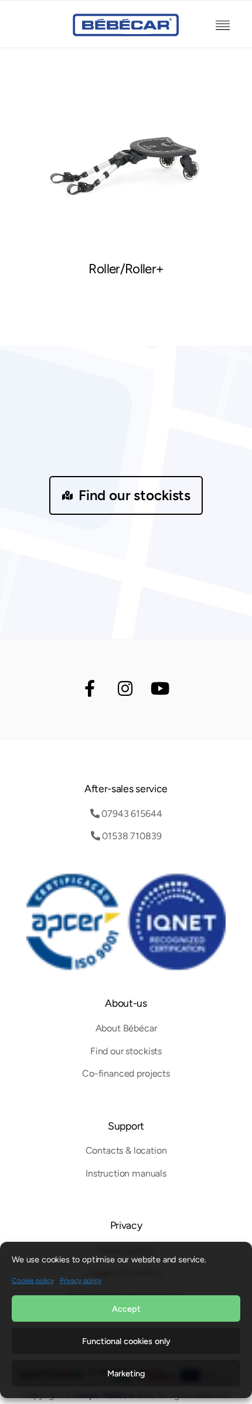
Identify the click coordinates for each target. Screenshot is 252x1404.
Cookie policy (33, 1280)
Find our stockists (134, 495)
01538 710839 (130, 836)
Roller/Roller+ (125, 269)
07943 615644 (130, 813)
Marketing (126, 1373)
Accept (126, 1309)
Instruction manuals (126, 1173)
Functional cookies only (126, 1341)
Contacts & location (126, 1150)
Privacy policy (80, 1280)
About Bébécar (126, 1028)
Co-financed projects (126, 1073)
